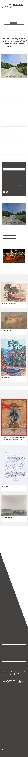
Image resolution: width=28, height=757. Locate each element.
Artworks (5, 18)
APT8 (5, 226)
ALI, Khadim (5, 440)
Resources (20, 23)
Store (3, 712)
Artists (13, 18)
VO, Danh (4, 487)
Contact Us (7, 750)
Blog (16, 709)
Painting (4, 124)
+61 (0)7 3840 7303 (9, 748)
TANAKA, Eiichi (6, 517)
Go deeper (22, 18)
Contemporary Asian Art (9, 109)
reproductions (12, 541)
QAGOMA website (7, 710)
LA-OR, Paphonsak (11, 50)
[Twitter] (7, 190)
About (16, 710)
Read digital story (9, 234)
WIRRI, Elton (5, 377)
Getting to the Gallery (10, 745)
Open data (4, 709)
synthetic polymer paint (8, 131)
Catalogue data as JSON (10, 182)
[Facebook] (4, 190)
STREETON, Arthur (7, 330)
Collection (12, 11)
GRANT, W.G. (5, 303)
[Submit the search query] (3, 28)
